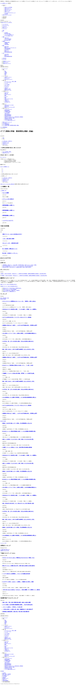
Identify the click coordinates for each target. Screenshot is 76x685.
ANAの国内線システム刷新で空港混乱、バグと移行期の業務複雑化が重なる (19, 397)
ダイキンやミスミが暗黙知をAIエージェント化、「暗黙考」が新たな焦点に (19, 301)
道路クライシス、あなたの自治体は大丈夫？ (12, 234)
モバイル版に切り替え (6, 681)
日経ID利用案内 (5, 680)
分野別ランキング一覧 (4, 550)
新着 (3, 30)
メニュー (2, 20)
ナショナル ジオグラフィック (10, 12)
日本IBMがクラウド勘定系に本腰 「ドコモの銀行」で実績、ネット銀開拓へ (19, 309)
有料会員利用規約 (8, 115)
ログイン (4, 18)
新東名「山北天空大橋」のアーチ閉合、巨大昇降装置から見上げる (17, 423)
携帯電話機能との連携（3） (8, 205)
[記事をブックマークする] (2, 208)
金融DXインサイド (8, 77)
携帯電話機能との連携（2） (8, 210)
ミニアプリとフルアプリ (7, 220)
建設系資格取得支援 (8, 56)
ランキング (4, 26)
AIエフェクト (7, 78)
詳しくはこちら (3, 157)
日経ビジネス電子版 (8, 7)
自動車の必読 (7, 42)
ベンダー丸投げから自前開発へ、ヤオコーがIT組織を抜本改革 (16, 573)
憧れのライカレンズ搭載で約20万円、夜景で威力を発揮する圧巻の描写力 (18, 565)
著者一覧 (6, 93)
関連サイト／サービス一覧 (9, 107)
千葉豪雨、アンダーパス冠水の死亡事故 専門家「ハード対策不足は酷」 (18, 373)
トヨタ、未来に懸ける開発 (8, 238)
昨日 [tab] (3, 299)
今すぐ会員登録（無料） (7, 151)
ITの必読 (6, 32)
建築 (3, 45)
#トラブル (4, 59)
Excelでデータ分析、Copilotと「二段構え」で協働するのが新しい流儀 (17, 581)
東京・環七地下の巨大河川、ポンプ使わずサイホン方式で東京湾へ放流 (18, 503)
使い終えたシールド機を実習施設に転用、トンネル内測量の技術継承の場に (19, 431)
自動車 (3, 41)
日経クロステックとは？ (7, 14)
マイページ (4, 28)
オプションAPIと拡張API (8, 199)
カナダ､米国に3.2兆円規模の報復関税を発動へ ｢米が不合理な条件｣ (17, 604)
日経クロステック (8, 8)
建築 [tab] (7, 549)
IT (2, 31)
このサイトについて (8, 109)
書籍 (5, 95)
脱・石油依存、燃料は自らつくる (9, 248)
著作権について (5, 678)
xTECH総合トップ (5, 123)
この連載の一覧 (3, 190)
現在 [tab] (1, 299)
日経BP (3, 5)
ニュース (6, 83)
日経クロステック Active (9, 654)
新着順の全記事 (7, 638)
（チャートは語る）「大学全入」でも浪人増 (12, 607)
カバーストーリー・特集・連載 (10, 81)
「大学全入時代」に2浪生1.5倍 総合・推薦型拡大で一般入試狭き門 (17, 609)
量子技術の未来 (7, 33)
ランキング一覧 (3, 543)
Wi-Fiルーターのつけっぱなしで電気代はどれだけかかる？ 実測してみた (18, 557)
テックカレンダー (8, 82)
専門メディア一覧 (8, 90)
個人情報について (5, 675)
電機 (3, 36)
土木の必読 (7, 54)
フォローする (3, 128)
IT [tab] (0, 549)
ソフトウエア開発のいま (9, 34)
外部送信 (4, 677)
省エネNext (7, 49)
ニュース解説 (7, 84)
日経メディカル (7, 10)
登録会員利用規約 (8, 114)
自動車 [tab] (4, 549)
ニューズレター (5, 24)
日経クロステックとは (9, 98)
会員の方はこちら (5, 152)
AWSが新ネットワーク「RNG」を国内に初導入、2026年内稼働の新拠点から (19, 333)
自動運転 (6, 43)
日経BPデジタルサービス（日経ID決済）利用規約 (14, 116)
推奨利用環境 (7, 110)
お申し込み (2, 66)
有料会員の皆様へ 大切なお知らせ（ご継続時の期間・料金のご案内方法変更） (17, 267)
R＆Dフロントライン (8, 79)
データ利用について (4, 3)
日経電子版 (7, 106)
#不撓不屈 (4, 58)
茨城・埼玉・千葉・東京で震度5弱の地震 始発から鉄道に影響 (16, 602)
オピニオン (7, 85)
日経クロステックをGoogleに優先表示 (7, 184)
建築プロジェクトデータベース (10, 47)
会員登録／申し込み (8, 119)
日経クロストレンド (8, 9)
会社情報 (6, 13)
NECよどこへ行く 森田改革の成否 (10, 243)
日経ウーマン (7, 11)
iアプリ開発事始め (5, 124)
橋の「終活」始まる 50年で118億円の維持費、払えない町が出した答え (18, 349)
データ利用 (4, 676)
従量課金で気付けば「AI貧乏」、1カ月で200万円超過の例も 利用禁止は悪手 (19, 325)
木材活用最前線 (7, 48)
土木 (3, 53)
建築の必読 (7, 46)
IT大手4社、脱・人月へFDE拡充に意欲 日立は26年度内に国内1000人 (18, 341)
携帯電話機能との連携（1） (8, 215)
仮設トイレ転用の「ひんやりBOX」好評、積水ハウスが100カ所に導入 (18, 439)
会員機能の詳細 (7, 111)
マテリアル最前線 (8, 39)
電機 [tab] (2, 549)
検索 (5, 97)
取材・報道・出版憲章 (6, 674)
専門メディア (4, 27)
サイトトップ (4, 68)
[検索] (10, 21)
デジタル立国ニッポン (9, 35)
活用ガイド (7, 99)
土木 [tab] (8, 549)
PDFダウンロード (8, 94)
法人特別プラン (7, 651)
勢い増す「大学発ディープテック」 (10, 253)
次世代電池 (7, 44)
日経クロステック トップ (7, 122)
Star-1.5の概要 (5, 192)
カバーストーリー (5, 25)
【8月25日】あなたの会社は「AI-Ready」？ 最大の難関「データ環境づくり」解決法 (21, 589)
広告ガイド (4, 679)
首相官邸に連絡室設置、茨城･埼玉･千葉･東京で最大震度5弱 (15, 611)
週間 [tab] (5, 299)
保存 (3, 139)
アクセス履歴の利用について (10, 120)
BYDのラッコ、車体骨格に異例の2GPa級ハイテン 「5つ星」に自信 (17, 365)
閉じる (9, 3)
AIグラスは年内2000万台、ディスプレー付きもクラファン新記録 (16, 317)
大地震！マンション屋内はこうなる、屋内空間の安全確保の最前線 (17, 447)
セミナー (6, 96)
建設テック (7, 55)
